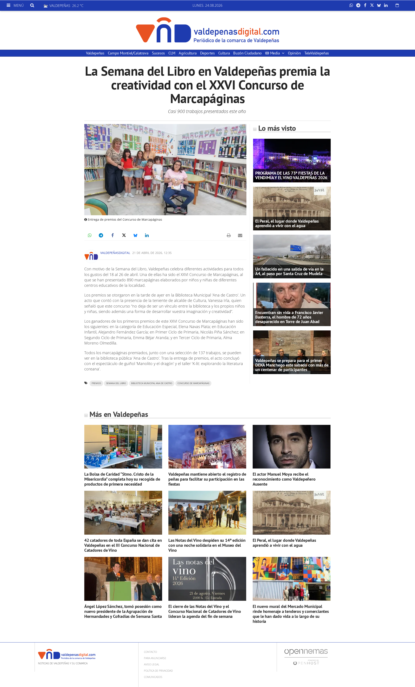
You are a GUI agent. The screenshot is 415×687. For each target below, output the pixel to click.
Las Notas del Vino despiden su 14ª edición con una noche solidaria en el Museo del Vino (207, 545)
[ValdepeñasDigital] (207, 30)
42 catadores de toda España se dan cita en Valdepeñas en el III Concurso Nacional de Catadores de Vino (123, 545)
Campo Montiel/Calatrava (128, 53)
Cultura (224, 53)
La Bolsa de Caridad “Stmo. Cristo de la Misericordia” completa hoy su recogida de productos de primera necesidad (122, 479)
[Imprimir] (228, 235)
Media (275, 53)
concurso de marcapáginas (193, 383)
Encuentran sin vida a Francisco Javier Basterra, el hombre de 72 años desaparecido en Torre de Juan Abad (289, 317)
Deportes (207, 53)
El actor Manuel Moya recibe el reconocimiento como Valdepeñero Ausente (284, 479)
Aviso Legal (151, 664)
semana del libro (116, 383)
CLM (171, 53)
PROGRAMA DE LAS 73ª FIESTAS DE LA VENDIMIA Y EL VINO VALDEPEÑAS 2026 (291, 175)
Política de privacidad (158, 671)
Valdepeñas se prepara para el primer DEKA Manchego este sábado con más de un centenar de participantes (292, 365)
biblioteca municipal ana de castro (151, 383)
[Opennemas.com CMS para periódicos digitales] (306, 656)
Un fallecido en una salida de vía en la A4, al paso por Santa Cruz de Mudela (289, 271)
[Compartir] (352, 5)
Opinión (294, 53)
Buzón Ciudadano (247, 53)
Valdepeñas (95, 53)
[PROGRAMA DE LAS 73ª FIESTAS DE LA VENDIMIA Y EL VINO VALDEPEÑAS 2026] (292, 160)
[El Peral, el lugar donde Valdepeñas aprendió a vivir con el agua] (292, 208)
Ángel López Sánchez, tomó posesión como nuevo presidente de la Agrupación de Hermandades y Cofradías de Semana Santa (123, 611)
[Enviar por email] (240, 235)
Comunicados (153, 677)
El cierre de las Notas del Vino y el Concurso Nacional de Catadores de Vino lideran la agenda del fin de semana (204, 611)
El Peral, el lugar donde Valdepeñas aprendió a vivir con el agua (287, 223)
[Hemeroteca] (397, 5)
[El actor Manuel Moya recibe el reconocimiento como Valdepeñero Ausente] (291, 447)
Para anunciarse (155, 658)
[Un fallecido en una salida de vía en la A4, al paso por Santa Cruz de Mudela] (292, 256)
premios (96, 383)
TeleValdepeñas (316, 53)
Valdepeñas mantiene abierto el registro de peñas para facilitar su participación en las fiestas (207, 479)
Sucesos (158, 53)
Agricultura (187, 53)
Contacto (150, 652)
